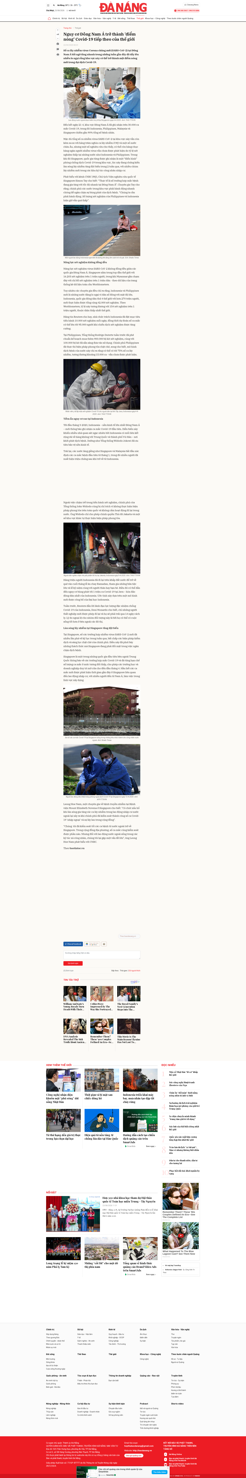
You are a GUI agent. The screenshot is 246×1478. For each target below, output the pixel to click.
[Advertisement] (101, 481)
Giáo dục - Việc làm (85, 1334)
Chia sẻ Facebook (74, 944)
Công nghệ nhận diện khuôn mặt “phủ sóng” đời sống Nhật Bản (62, 1098)
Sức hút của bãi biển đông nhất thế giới (184, 1128)
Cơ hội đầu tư (83, 1404)
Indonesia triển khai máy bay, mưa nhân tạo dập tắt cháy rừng (138, 1098)
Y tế (114, 18)
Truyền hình (176, 1376)
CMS (179, 1476)
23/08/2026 (55, 10)
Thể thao (131, 18)
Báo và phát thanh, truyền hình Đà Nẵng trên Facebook (183, 1459)
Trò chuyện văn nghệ (148, 1425)
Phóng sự (175, 1384)
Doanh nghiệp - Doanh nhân (88, 1412)
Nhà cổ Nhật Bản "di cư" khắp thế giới (183, 1073)
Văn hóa (174, 1347)
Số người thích (134, 971)
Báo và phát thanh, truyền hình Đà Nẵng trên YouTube (183, 1465)
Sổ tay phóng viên (116, 1415)
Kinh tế (71, 18)
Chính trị (56, 18)
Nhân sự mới (51, 1347)
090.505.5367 (182, 11)
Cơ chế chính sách (84, 1415)
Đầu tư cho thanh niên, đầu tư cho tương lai (183, 1162)
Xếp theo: (115, 971)
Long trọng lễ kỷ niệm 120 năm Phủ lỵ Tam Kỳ (62, 1264)
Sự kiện (143, 1341)
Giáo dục (88, 18)
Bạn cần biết (114, 1380)
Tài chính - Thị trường (117, 1344)
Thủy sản (50, 1412)
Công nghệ (144, 1359)
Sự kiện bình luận (117, 1404)
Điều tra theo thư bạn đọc (87, 1384)
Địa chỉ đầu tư (82, 1408)
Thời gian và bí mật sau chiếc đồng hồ (98, 1096)
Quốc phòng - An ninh (56, 1376)
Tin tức (143, 1412)
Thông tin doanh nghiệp (120, 1376)
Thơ (172, 1334)
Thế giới (140, 18)
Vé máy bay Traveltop (173, 1265)
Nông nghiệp (51, 1408)
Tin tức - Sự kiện (177, 1380)
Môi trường (50, 1359)
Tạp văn (174, 1344)
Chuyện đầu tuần (115, 1408)
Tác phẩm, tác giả (178, 1341)
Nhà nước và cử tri (53, 1344)
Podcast (144, 1404)
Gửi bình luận (73, 963)
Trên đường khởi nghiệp (149, 1428)
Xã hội (64, 18)
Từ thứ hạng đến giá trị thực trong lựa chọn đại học (63, 1136)
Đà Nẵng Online (175, 1454)
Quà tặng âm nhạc (147, 1422)
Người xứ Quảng (177, 1362)
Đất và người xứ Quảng (149, 1408)
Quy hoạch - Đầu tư (116, 1334)
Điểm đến (143, 1338)
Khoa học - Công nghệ (155, 18)
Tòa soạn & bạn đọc (86, 1376)
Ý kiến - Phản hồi (84, 1380)
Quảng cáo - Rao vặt (149, 1376)
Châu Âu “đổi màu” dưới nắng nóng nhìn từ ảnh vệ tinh (183, 1094)
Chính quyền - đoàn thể (55, 1341)
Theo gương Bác (52, 1338)
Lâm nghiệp (50, 1415)
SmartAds (110, 1475)
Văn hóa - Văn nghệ (102, 18)
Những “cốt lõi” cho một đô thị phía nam (101, 1264)
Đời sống (121, 18)
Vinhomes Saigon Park (173, 1270)
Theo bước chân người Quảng (180, 18)
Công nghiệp (114, 1341)
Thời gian (123, 971)
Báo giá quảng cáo (133, 1456)
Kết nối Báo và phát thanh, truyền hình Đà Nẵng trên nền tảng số (179, 1446)
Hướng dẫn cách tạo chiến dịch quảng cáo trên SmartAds (139, 1138)
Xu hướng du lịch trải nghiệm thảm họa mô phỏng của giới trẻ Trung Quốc (184, 1106)
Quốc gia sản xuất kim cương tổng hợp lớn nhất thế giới (183, 1138)
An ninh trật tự (52, 1380)
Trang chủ (67, 28)
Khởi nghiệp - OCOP (116, 1338)
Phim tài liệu (176, 1387)
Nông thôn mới (52, 1418)
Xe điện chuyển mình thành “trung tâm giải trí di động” (182, 1117)
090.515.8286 (194, 11)
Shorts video (177, 1404)
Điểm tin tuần (176, 1394)
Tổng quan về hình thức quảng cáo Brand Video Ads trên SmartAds (139, 1266)
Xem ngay (150, 1146)
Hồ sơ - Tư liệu (176, 1359)
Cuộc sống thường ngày (55, 1369)
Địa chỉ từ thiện (52, 1366)
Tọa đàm (174, 1397)
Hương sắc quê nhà (147, 1418)
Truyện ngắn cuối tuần (149, 1415)
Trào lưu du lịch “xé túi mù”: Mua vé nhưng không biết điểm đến (184, 1150)
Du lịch (79, 18)
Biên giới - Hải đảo (53, 1387)
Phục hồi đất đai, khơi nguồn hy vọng (184, 1172)
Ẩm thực (143, 1334)
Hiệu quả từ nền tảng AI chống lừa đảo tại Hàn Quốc (101, 1136)
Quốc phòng (51, 1384)
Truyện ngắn (176, 1338)
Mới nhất (72, 11)
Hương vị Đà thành (178, 1390)
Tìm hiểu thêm (159, 1472)
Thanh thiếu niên (84, 1344)
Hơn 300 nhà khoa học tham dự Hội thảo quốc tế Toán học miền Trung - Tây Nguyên (128, 1199)
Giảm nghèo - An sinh (86, 1341)
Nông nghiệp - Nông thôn (58, 1404)
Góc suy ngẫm (114, 1412)
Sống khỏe (50, 1362)
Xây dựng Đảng (52, 1334)
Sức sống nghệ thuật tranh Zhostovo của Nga (182, 1084)
